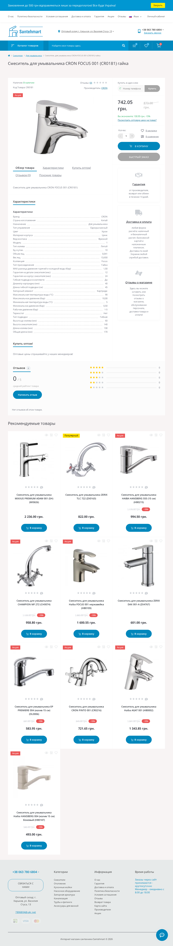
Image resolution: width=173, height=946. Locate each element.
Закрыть (158, 5)
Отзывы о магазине (138, 282)
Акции (111, 16)
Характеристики (53, 168)
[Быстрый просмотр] (46, 435)
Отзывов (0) (23, 175)
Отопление (60, 883)
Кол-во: (122, 130)
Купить (152, 88)
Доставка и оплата (81, 16)
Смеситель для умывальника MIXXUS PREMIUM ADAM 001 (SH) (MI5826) (34, 498)
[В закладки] (56, 435)
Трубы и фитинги (63, 902)
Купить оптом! (81, 168)
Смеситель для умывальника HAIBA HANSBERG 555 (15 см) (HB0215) (138, 498)
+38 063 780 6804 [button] (25, 872)
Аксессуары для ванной (66, 905)
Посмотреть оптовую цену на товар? (137, 120)
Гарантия (99, 16)
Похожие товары (50, 175)
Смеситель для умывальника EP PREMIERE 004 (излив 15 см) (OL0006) (34, 710)
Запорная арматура (64, 894)
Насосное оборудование (67, 890)
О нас (11, 16)
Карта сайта (100, 905)
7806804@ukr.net (25, 912)
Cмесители (18, 55)
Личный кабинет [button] (156, 16)
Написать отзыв (27, 394)
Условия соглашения (57, 16)
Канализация (61, 898)
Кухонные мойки (63, 887)
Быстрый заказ (139, 157)
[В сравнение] (51, 435)
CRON (104, 88)
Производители (102, 909)
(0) (91, 82)
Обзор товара (25, 168)
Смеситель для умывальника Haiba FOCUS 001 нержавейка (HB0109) (86, 604)
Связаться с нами (25, 885)
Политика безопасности (29, 16)
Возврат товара (102, 902)
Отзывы (122, 16)
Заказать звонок (152, 32)
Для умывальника (34, 55)
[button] (86, 31)
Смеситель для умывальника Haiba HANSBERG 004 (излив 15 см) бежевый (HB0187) (34, 816)
